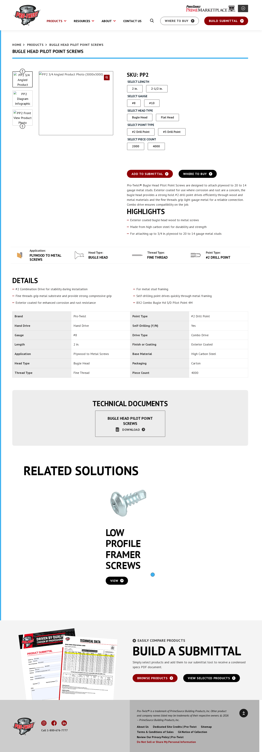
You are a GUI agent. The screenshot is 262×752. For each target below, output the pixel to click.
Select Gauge (137, 96)
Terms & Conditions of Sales (155, 732)
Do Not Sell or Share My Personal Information (166, 742)
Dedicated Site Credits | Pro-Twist (175, 727)
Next (22, 126)
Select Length (138, 82)
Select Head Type (140, 111)
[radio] (135, 88)
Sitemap (206, 727)
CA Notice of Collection (192, 732)
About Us (143, 727)
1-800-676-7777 (57, 730)
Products (35, 45)
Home (16, 45)
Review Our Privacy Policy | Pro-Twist (160, 737)
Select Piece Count (141, 139)
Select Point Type (140, 125)
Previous (22, 71)
